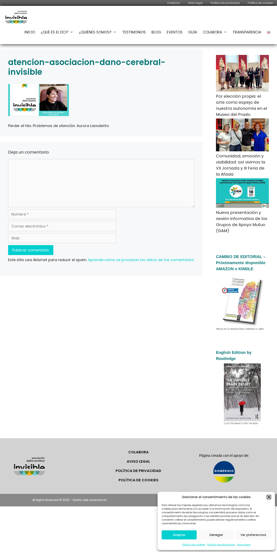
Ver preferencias (253, 535)
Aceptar (179, 535)
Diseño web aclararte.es (89, 500)
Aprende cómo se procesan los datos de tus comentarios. (141, 259)
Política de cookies (193, 544)
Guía (192, 32)
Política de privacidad (221, 544)
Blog (156, 32)
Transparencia (247, 32)
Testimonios (134, 32)
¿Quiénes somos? (95, 32)
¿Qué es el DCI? (54, 32)
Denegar (216, 535)
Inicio (30, 32)
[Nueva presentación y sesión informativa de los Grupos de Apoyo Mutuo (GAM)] (242, 193)
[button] (269, 497)
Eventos (175, 32)
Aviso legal (243, 544)
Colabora (173, 3)
